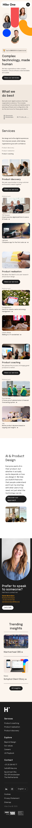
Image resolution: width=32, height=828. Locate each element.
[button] (22, 789)
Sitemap (7, 802)
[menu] (28, 4)
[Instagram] (12, 789)
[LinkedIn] (6, 789)
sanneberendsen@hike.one (11, 602)
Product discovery (8, 148)
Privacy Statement (11, 798)
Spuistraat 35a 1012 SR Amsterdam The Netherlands (12, 774)
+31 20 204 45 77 (10, 765)
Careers (7, 749)
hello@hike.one (10, 768)
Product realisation (8, 151)
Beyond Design (10, 742)
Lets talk (7, 608)
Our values (8, 746)
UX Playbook (9, 753)
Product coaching (8, 154)
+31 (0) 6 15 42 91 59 (8, 600)
